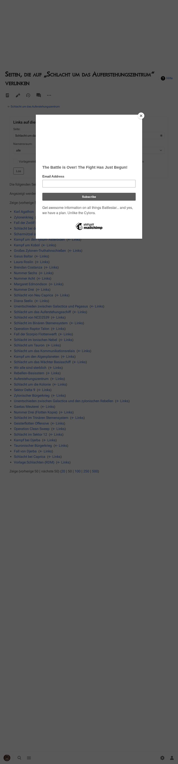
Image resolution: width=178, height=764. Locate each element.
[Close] (141, 116)
